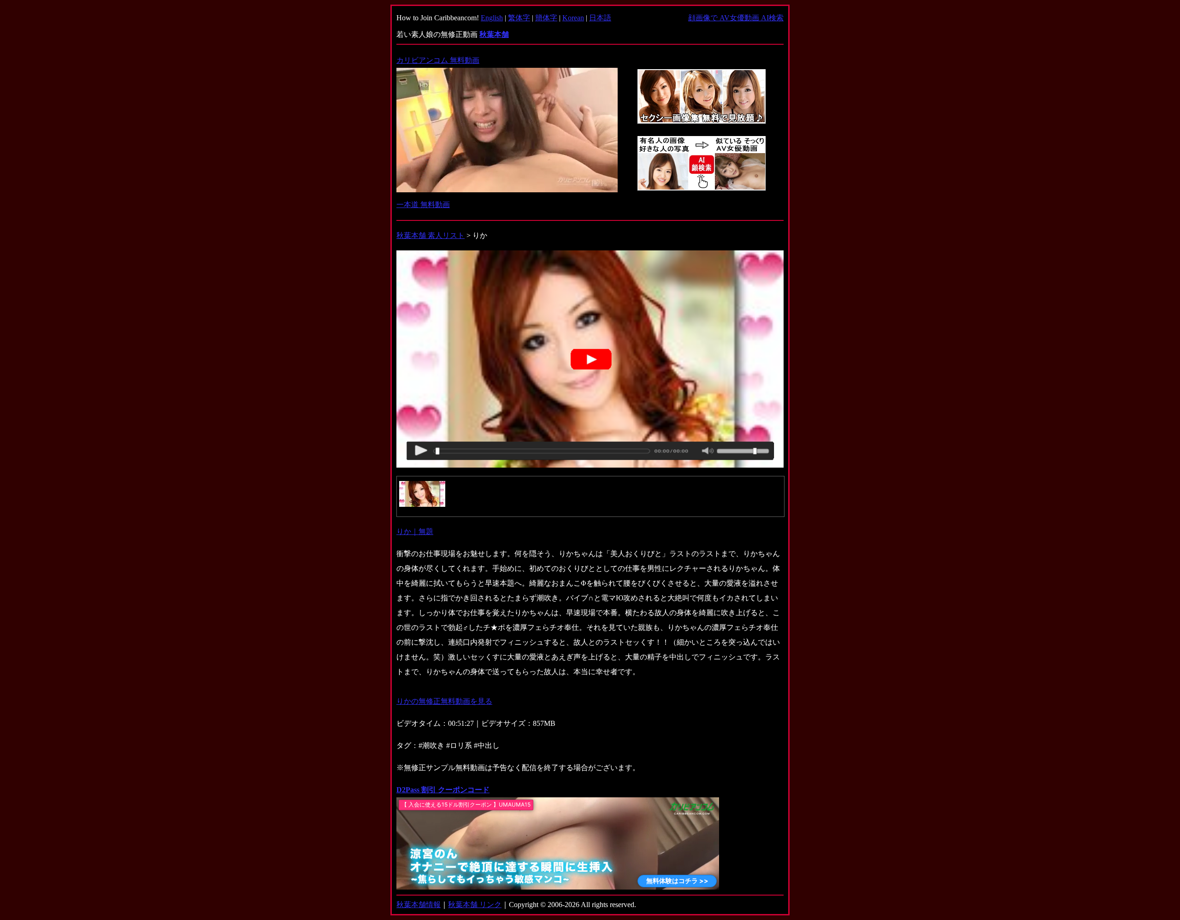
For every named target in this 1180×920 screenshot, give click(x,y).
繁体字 (519, 18)
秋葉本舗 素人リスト (430, 235)
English (492, 18)
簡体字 (546, 18)
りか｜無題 (414, 531)
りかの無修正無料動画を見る (444, 701)
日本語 (600, 18)
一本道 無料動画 (423, 204)
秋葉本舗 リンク (475, 904)
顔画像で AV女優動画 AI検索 (736, 18)
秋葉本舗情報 (418, 904)
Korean (573, 18)
